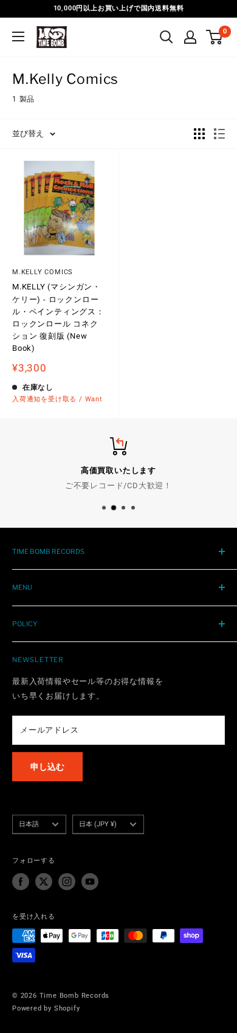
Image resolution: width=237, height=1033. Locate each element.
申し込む (47, 767)
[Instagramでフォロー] (66, 881)
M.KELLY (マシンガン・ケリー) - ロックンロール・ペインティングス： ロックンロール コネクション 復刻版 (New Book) (58, 317)
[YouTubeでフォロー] (89, 881)
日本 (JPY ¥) (98, 824)
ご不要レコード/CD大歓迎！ (118, 485)
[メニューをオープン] (18, 36)
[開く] (166, 37)
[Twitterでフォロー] (43, 881)
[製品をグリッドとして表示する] (199, 133)
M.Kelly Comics (42, 272)
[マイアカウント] (190, 37)
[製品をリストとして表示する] (219, 133)
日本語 (29, 824)
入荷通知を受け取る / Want (57, 399)
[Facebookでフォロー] (20, 881)
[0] (214, 37)
